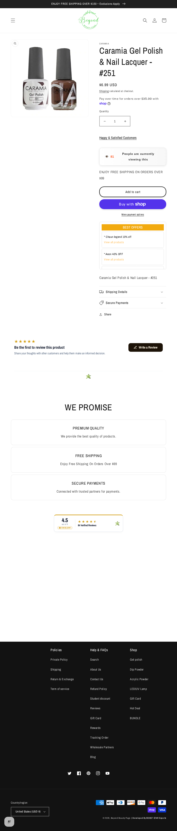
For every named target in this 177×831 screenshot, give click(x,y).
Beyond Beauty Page (121, 818)
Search (94, 659)
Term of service (60, 689)
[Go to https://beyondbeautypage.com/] (88, 20)
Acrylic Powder (139, 679)
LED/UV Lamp (138, 689)
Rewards (95, 728)
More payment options (133, 214)
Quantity (104, 111)
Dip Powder (137, 669)
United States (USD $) (28, 811)
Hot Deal (135, 708)
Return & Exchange (62, 679)
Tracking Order (99, 737)
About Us (95, 669)
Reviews (95, 708)
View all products (114, 242)
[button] (13, 20)
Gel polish (136, 659)
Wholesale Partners (102, 747)
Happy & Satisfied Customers (118, 137)
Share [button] (107, 314)
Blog (93, 757)
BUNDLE (135, 718)
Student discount (100, 698)
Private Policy (59, 659)
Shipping (104, 91)
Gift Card (95, 718)
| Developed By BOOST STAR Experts (148, 818)
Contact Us (96, 679)
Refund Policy (98, 689)
